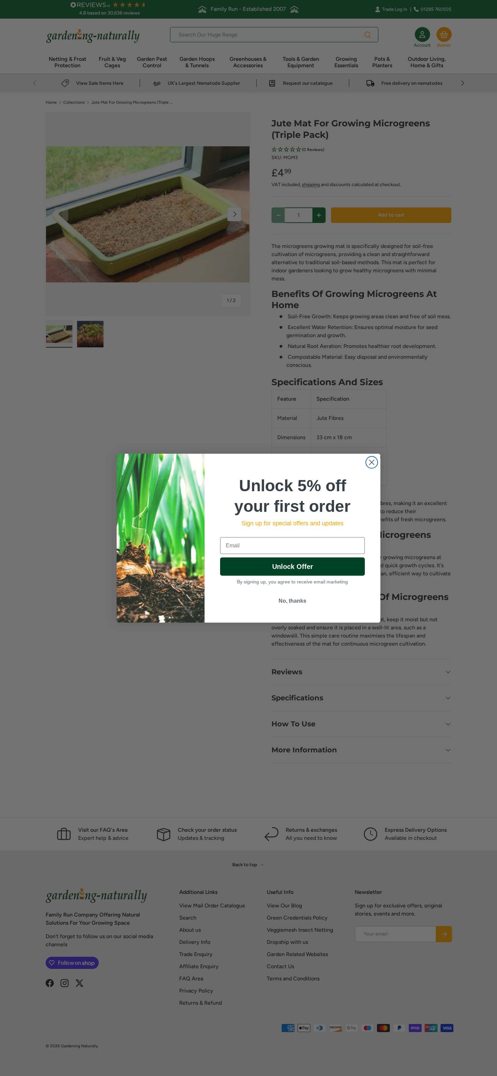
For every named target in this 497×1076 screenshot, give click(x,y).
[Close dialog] (372, 462)
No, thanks (292, 601)
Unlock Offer (292, 566)
